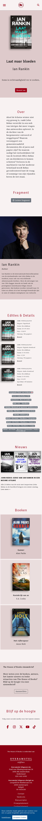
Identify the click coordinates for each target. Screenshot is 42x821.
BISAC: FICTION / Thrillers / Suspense (21, 418)
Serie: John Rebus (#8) (21, 396)
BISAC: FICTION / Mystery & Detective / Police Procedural (21, 430)
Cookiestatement (21, 806)
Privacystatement (21, 803)
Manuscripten (21, 800)
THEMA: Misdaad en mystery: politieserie (21, 407)
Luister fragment (22, 200)
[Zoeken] (38, 5)
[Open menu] (4, 5)
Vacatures (21, 797)
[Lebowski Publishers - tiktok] (34, 727)
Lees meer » (5, 489)
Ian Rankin (11, 264)
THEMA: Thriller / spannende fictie (21, 411)
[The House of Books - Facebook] (8, 727)
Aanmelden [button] (21, 691)
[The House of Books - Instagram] (14, 727)
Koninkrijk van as (21, 595)
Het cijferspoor (21, 641)
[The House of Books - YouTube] (28, 727)
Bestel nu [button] (21, 90)
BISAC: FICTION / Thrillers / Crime (21, 426)
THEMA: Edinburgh (21, 414)
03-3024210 (21, 789)
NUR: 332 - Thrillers (21, 403)
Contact (21, 794)
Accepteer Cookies (19, 817)
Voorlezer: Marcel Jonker (21, 400)
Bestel (19, 337)
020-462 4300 (21, 776)
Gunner (21, 550)
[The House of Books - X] (21, 727)
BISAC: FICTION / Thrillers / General (21, 422)
